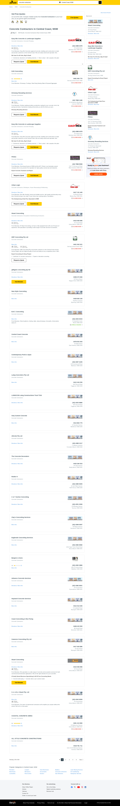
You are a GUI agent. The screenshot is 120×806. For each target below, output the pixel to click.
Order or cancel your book (29, 795)
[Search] (100, 2)
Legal (85, 802)
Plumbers (11, 769)
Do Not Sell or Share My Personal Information (69, 802)
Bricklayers (26, 187)
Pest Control (28, 773)
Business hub (50, 791)
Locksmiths (12, 773)
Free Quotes (74, 17)
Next (81, 759)
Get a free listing (51, 787)
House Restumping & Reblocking (39, 187)
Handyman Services (76, 773)
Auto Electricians (44, 769)
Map (14, 32)
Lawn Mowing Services (77, 769)
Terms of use (50, 802)
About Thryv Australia (28, 802)
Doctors (42, 773)
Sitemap (24, 791)
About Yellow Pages (27, 787)
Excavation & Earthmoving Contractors (34, 215)
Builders (57, 769)
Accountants (43, 771)
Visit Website (34, 61)
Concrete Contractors (17, 41)
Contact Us (25, 793)
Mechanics (27, 771)
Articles (24, 789)
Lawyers (27, 769)
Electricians (12, 771)
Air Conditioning (75, 771)
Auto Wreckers (59, 773)
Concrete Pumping (28, 41)
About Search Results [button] (106, 12)
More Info (20, 46)
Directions (14, 46)
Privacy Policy (41, 802)
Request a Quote (19, 61)
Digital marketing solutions (54, 789)
